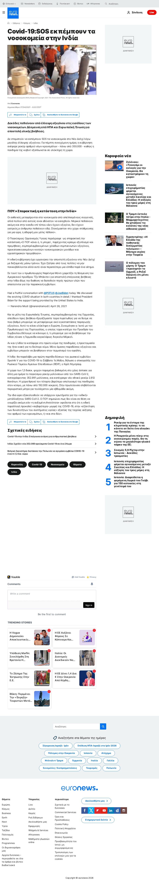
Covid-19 (37, 464)
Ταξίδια (6, 830)
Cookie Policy (61, 824)
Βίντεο (5, 838)
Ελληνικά (10, 3)
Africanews (34, 834)
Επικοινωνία (61, 832)
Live (152, 12)
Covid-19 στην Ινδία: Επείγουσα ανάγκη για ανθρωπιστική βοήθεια (41, 436)
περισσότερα (61, 799)
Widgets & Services (38, 830)
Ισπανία (88, 753)
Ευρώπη (6, 804)
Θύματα (77, 464)
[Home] (8, 23)
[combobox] (122, 3)
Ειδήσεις (16, 23)
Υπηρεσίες (34, 799)
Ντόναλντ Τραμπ (54, 760)
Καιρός (31, 813)
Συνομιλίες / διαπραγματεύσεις (60, 768)
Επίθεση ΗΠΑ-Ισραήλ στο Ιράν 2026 (97, 745)
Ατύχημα (106, 753)
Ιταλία (94, 760)
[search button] (106, 3)
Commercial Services (65, 812)
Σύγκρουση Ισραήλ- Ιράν (56, 745)
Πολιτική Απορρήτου (65, 828)
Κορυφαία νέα (118, 156)
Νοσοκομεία (57, 464)
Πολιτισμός (8, 834)
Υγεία (5, 826)
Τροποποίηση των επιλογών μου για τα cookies (65, 855)
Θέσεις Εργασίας (64, 837)
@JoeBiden (61, 292)
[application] (51, 70)
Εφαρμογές (34, 826)
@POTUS (49, 292)
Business (6, 813)
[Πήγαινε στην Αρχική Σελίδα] (13, 13)
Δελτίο (31, 809)
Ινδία (36, 23)
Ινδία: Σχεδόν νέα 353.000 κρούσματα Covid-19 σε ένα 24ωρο (39, 443)
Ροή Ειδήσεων (35, 817)
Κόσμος (26, 23)
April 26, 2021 (58, 306)
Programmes (8, 843)
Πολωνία (111, 768)
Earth (4, 817)
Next (4, 821)
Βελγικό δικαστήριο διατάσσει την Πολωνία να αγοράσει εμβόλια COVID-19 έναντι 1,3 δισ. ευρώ (45, 452)
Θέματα (6, 799)
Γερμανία (77, 760)
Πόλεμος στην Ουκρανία (61, 753)
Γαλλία (110, 760)
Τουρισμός (91, 768)
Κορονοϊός (17, 464)
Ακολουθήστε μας (37, 821)
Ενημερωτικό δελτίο (96, 819)
